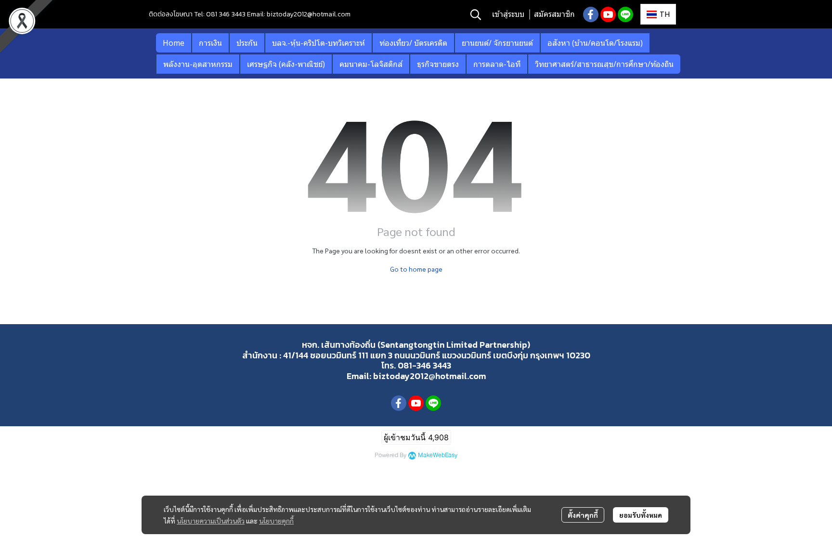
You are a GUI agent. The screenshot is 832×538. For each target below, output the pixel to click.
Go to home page (416, 268)
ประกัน (247, 43)
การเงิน (210, 43)
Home (173, 43)
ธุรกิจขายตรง (438, 64)
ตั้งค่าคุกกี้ (583, 515)
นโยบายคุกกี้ (276, 520)
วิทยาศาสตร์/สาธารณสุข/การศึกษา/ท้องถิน (604, 64)
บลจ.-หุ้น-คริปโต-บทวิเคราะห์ (318, 43)
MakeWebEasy (437, 455)
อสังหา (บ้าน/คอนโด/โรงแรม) (595, 43)
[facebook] (590, 14)
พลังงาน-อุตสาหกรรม (198, 64)
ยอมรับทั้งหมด (640, 515)
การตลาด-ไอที (496, 64)
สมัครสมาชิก (554, 14)
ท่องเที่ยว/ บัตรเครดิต (413, 43)
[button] (476, 14)
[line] (625, 14)
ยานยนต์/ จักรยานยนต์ (497, 43)
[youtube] (608, 14)
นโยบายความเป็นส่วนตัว (211, 520)
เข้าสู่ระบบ (508, 14)
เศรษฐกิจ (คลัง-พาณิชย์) (286, 64)
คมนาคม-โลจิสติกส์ (371, 64)
